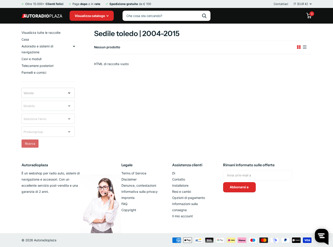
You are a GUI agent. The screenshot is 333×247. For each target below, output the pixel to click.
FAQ (124, 204)
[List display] (304, 47)
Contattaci (281, 4)
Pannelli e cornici (34, 72)
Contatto (178, 179)
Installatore (180, 185)
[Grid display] (299, 47)
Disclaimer (129, 179)
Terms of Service (133, 173)
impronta (128, 198)
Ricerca (30, 143)
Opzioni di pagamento (188, 198)
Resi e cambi (181, 191)
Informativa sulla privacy (139, 191)
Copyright (128, 210)
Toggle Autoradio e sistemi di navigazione (73, 46)
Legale (127, 165)
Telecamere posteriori (37, 66)
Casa (25, 39)
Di (173, 173)
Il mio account (182, 216)
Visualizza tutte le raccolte (41, 32)
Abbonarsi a (239, 187)
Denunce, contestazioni (138, 185)
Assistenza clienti (187, 165)
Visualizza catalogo (90, 16)
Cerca (204, 16)
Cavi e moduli (31, 59)
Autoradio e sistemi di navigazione (37, 49)
